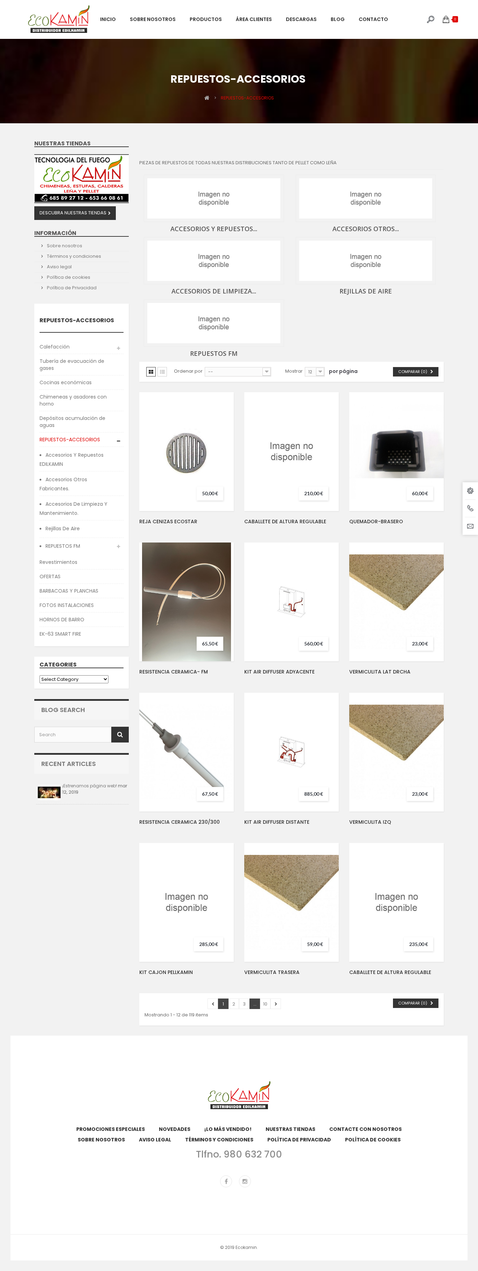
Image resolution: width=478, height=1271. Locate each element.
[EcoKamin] (59, 19)
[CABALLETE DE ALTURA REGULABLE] (291, 451)
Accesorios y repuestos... (213, 229)
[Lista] (162, 372)
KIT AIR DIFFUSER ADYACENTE (279, 671)
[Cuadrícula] (151, 372)
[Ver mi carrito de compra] (446, 19)
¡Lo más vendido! (228, 1129)
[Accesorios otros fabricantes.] (366, 198)
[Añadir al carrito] (222, 430)
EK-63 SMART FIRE (60, 633)
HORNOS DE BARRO (62, 619)
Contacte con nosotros (365, 1129)
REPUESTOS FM (62, 546)
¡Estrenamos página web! (89, 786)
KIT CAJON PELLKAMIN (166, 972)
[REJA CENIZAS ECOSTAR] (186, 451)
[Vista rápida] (222, 461)
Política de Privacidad (71, 287)
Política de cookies (68, 277)
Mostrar (294, 371)
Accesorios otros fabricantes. (63, 484)
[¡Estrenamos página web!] (49, 792)
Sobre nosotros (64, 245)
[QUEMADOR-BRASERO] (396, 451)
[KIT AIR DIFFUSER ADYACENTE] (291, 602)
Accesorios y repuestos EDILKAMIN (72, 459)
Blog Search (63, 709)
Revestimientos (58, 562)
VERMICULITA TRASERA (272, 972)
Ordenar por (188, 371)
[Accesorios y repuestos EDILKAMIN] (214, 198)
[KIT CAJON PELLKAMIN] (186, 902)
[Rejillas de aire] (366, 260)
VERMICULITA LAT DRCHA (379, 671)
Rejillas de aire (62, 528)
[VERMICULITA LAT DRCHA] (396, 602)
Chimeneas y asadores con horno (73, 400)
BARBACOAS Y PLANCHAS (69, 590)
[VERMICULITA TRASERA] (291, 902)
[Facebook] (226, 1181)
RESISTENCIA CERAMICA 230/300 (179, 822)
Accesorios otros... (365, 229)
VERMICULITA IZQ (370, 822)
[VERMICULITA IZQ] (396, 752)
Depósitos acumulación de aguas (72, 422)
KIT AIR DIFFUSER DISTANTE (276, 822)
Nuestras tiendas (62, 143)
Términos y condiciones (73, 256)
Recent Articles (68, 763)
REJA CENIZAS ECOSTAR (168, 521)
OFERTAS (50, 576)
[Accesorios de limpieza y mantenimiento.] (214, 260)
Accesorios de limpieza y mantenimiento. (73, 508)
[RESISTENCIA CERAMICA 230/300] (186, 752)
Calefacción (55, 346)
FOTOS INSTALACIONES (67, 605)
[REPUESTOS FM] (214, 323)
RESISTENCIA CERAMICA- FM (173, 671)
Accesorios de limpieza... (213, 291)
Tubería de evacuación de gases (72, 365)
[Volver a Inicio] (207, 97)
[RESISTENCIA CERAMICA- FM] (186, 602)
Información (55, 233)
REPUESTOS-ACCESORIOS (70, 439)
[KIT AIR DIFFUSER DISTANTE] (291, 752)
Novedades (174, 1129)
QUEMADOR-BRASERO (376, 521)
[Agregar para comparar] (222, 445)
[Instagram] (245, 1181)
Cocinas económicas (66, 382)
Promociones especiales (110, 1129)
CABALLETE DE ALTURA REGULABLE (285, 521)
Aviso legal (59, 266)
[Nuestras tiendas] (81, 178)
